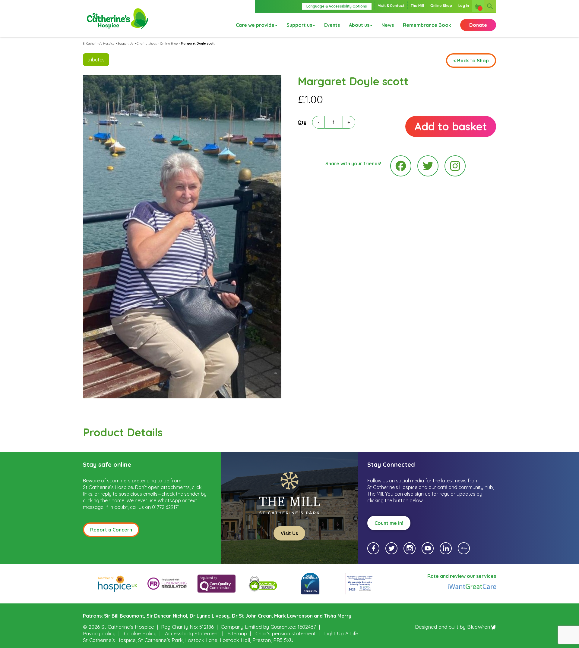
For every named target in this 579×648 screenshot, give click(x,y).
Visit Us (289, 533)
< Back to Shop (471, 61)
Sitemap (237, 633)
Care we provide (255, 25)
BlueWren (478, 627)
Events (332, 25)
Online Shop (441, 5)
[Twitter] (427, 165)
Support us (299, 25)
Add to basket (450, 126)
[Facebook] (400, 165)
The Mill (417, 5)
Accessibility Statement (192, 633)
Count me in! (389, 523)
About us (359, 25)
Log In (463, 5)
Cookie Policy (140, 633)
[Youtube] (428, 548)
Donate (478, 25)
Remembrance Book (427, 25)
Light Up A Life (341, 633)
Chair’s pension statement (285, 633)
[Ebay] (464, 548)
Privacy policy (99, 633)
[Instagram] (455, 165)
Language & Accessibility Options (336, 6)
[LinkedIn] (446, 548)
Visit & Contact (391, 5)
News (387, 25)
